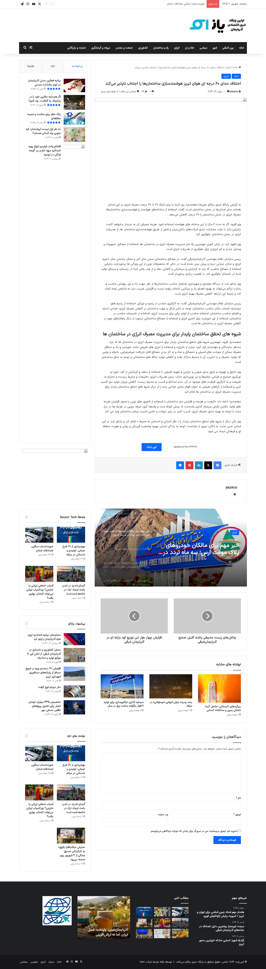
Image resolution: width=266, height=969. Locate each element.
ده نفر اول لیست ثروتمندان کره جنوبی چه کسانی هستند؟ (43, 131)
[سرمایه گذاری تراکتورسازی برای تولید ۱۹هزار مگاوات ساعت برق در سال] (122, 686)
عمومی (34, 962)
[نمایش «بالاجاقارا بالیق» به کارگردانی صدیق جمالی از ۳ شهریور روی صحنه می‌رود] (71, 836)
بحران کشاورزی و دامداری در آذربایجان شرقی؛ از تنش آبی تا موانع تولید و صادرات (44, 654)
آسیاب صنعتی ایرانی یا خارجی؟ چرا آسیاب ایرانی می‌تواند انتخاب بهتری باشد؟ (39, 592)
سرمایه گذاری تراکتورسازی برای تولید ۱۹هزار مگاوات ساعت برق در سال (124, 704)
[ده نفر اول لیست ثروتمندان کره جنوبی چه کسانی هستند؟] (74, 134)
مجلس (24, 962)
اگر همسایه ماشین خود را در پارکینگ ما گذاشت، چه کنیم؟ (44, 99)
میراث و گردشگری (100, 48)
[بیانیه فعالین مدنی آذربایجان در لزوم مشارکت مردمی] (74, 85)
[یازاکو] (217, 25)
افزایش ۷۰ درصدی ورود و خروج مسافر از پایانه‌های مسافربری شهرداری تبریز (43, 672)
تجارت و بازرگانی (76, 48)
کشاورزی (143, 48)
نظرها (30, 66)
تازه (53, 66)
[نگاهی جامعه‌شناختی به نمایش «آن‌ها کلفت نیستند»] (162, 933)
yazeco (234, 91)
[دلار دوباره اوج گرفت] (74, 691)
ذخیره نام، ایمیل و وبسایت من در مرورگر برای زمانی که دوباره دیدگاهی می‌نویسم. (194, 831)
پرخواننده (77, 66)
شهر (215, 48)
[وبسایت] (234, 494)
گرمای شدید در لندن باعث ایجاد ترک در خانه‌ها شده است (73, 590)
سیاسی (203, 48)
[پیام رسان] (180, 465)
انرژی (177, 48)
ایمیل (237, 815)
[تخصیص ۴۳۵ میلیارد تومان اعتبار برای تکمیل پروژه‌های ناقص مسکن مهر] (74, 707)
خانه (241, 48)
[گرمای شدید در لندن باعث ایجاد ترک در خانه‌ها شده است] (71, 574)
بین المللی (228, 48)
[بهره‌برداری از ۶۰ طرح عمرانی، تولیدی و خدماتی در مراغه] (71, 535)
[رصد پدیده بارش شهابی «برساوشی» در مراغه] (170, 686)
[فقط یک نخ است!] (162, 911)
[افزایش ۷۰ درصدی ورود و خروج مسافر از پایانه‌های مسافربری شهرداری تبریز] (74, 674)
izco (142, 962)
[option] (171, 548)
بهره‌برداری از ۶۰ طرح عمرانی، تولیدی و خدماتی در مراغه (74, 550)
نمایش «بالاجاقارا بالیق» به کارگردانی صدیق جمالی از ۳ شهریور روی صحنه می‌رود (71, 853)
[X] (208, 465)
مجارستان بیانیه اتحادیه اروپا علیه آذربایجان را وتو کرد (44, 637)
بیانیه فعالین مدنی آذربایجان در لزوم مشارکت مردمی (44, 83)
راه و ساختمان (161, 48)
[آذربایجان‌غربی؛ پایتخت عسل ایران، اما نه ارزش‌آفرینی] (180, 933)
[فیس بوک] (217, 465)
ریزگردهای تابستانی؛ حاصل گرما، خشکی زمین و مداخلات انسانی (223, 708)
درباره (51, 962)
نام (238, 798)
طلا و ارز (189, 48)
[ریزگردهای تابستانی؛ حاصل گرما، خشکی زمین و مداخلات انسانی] (219, 688)
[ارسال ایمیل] (228, 91)
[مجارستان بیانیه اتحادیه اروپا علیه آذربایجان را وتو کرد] (74, 639)
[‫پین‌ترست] (189, 465)
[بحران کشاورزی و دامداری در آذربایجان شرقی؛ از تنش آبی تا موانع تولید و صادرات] (74, 655)
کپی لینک (151, 447)
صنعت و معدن (124, 48)
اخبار (228, 68)
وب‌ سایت (163, 815)
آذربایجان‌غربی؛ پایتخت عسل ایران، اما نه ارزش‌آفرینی (108, 932)
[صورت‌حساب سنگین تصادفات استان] (39, 535)
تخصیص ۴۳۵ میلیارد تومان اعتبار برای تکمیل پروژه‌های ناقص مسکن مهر (45, 706)
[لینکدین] (199, 465)
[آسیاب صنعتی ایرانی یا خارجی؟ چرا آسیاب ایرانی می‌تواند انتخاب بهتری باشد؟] (39, 574)
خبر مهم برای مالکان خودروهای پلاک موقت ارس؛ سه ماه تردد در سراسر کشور (201, 549)
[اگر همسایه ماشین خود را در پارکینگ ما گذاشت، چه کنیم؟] (74, 102)
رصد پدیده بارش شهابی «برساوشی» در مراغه (171, 704)
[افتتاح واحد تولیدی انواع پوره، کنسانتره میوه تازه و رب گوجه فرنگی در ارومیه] (74, 291)
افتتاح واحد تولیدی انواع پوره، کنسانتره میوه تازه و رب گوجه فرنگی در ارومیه (44, 150)
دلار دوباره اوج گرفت (49, 687)
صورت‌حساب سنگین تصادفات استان (186, 4)
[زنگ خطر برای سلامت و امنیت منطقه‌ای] (74, 118)
